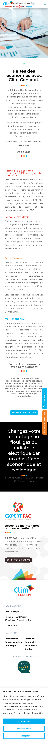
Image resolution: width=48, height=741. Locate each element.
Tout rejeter (24, 736)
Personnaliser (24, 728)
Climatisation (11, 639)
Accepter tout (24, 721)
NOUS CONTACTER (24, 412)
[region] (24, 714)
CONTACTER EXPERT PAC (18, 560)
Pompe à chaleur (13, 642)
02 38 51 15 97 (11, 625)
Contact (29, 649)
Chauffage (10, 645)
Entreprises (31, 645)
